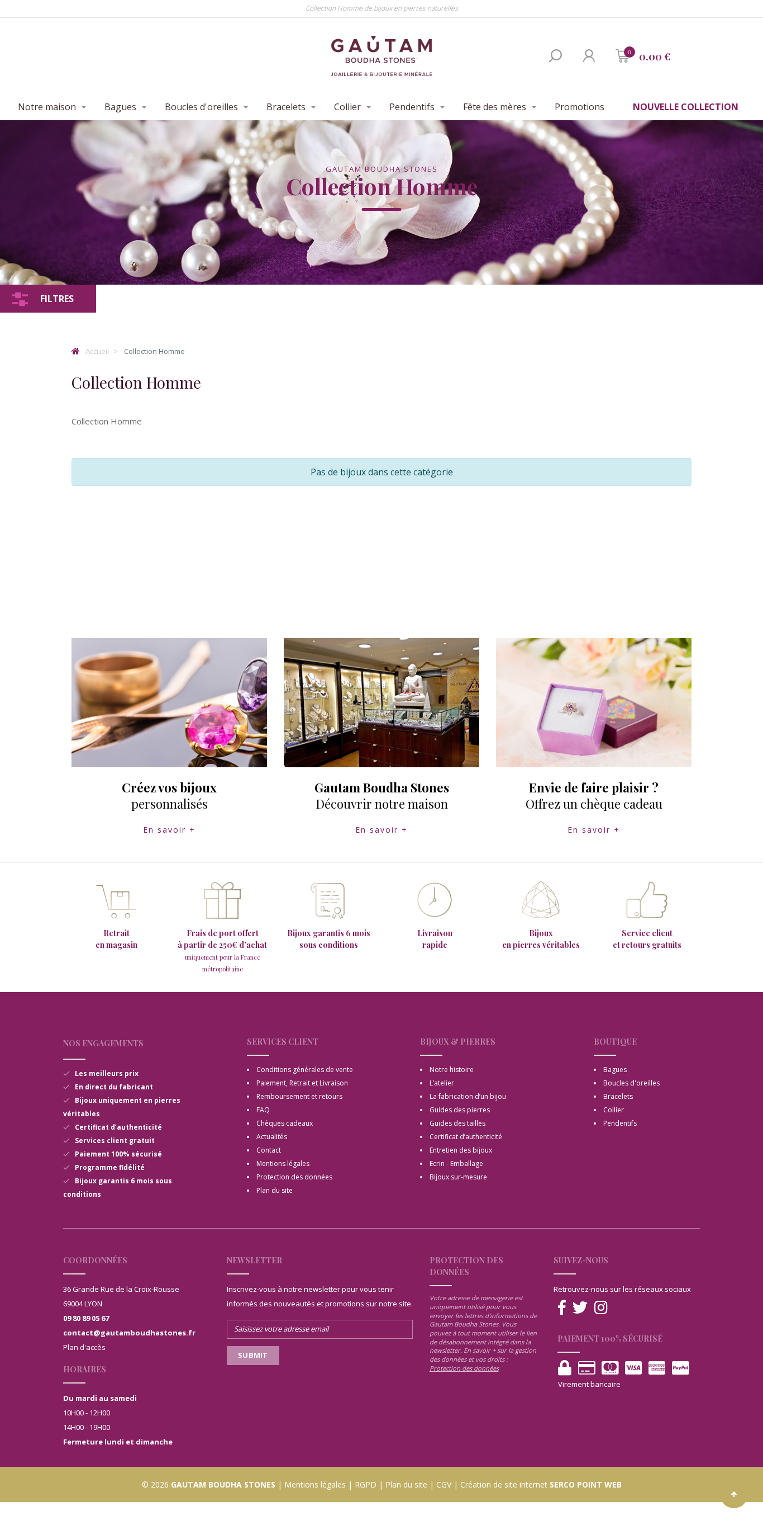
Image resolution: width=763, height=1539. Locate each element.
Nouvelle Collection (685, 107)
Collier (347, 107)
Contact (268, 1150)
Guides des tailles (457, 1123)
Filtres (57, 298)
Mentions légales (282, 1163)
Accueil (96, 351)
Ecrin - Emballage (456, 1163)
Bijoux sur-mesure (458, 1177)
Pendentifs (412, 107)
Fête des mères (494, 107)
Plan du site (274, 1190)
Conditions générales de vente (304, 1069)
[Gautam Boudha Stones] (381, 56)
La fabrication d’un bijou (468, 1096)
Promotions (579, 107)
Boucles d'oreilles (201, 107)
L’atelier (442, 1083)
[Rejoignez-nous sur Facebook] (562, 1307)
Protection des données (294, 1177)
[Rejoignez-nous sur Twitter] (580, 1307)
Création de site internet (503, 1484)
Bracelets (286, 107)
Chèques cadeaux (284, 1123)
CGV (443, 1484)
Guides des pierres (460, 1110)
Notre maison (47, 107)
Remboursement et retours (299, 1096)
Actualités (271, 1136)
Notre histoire (452, 1069)
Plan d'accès (84, 1347)
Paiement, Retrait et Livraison (302, 1083)
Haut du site (734, 1494)
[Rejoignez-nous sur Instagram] (601, 1307)
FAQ (263, 1110)
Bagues (120, 107)
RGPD (365, 1484)
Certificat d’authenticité (466, 1136)
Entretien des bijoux (461, 1150)
